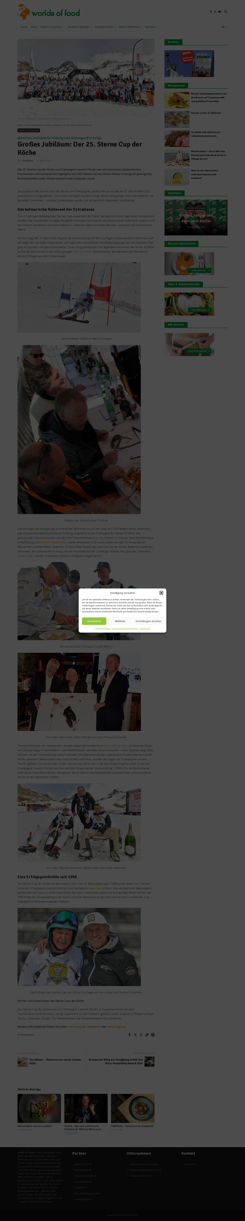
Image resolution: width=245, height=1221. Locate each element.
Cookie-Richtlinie (102, 628)
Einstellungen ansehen (148, 621)
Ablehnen (120, 621)
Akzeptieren (94, 621)
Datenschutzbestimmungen (125, 628)
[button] (161, 593)
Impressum (145, 628)
